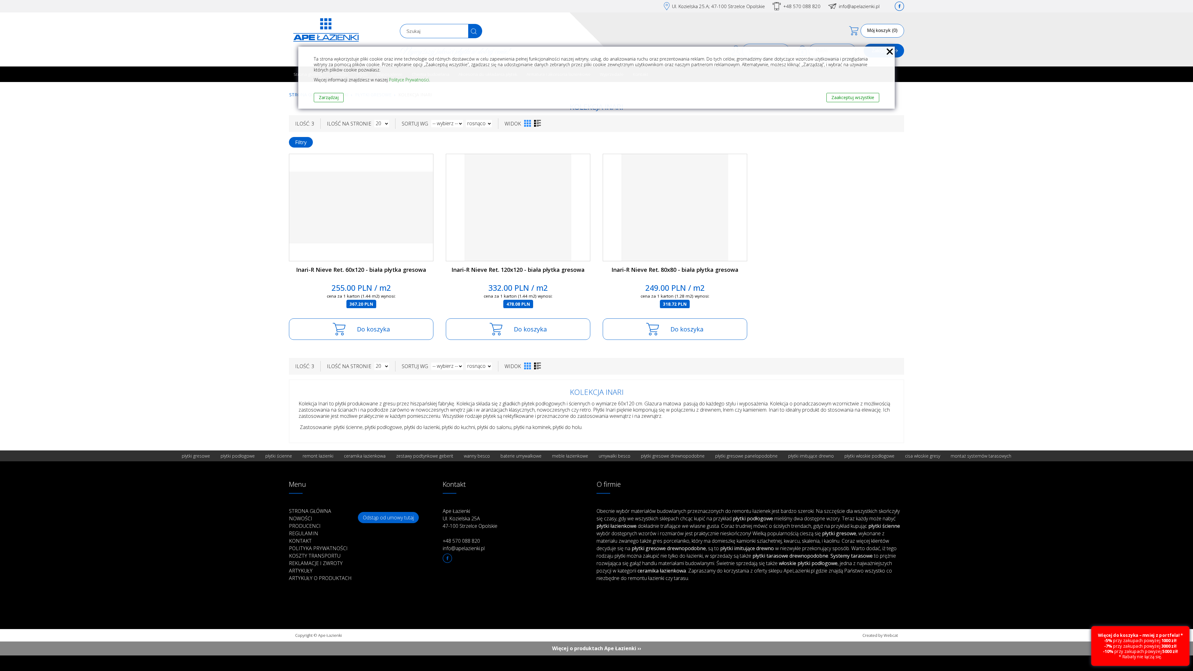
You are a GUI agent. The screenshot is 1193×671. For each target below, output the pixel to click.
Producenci (305, 526)
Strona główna (310, 511)
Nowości (300, 518)
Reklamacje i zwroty (316, 563)
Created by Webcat (880, 635)
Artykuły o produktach (320, 578)
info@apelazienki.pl (859, 6)
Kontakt (300, 540)
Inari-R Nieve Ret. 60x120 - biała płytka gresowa (361, 269)
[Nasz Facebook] (899, 6)
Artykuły (301, 570)
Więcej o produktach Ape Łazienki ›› (596, 648)
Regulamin (303, 533)
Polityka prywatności (318, 548)
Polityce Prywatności (409, 80)
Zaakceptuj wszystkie (852, 97)
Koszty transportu (315, 555)
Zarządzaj (329, 97)
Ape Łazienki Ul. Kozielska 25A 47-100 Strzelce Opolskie (470, 518)
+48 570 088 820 (801, 6)
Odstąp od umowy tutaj (388, 517)
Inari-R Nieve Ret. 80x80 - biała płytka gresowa (674, 269)
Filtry (301, 142)
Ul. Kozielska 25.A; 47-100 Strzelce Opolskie (718, 6)
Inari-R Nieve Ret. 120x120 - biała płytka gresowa (518, 269)
